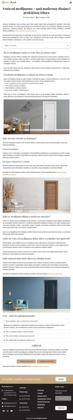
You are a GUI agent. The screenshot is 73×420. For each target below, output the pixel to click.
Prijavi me (61, 408)
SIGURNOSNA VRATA (44, 399)
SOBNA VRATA (42, 396)
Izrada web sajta (31, 418)
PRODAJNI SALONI (43, 402)
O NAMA (40, 393)
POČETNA (40, 390)
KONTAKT (40, 408)
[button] (70, 2)
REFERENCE (41, 405)
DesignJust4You (42, 418)
